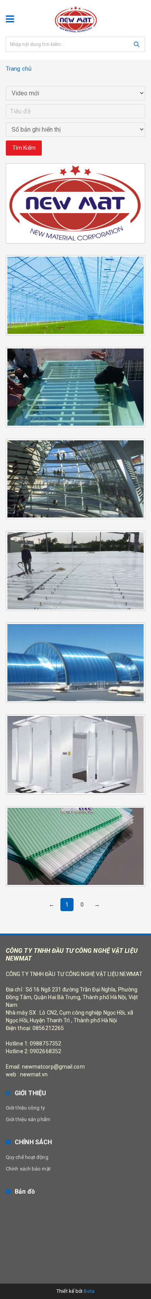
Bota (89, 1291)
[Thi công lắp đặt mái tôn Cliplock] (75, 548)
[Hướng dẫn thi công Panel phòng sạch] (75, 731)
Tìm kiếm (24, 148)
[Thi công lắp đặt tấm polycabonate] (75, 364)
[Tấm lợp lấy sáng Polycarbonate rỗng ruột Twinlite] (75, 823)
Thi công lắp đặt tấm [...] (75, 345)
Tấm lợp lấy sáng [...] (75, 804)
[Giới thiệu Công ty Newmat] (75, 180)
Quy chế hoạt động (27, 1157)
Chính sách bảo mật (28, 1169)
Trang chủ (18, 68)
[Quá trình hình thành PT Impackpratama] (75, 456)
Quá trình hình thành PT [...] (75, 437)
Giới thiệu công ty (25, 1108)
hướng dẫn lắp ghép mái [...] (75, 253)
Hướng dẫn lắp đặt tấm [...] (75, 620)
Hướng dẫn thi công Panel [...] (75, 712)
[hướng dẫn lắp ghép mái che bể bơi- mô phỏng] (75, 272)
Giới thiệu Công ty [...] (75, 161)
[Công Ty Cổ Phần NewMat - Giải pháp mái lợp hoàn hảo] (75, 19)
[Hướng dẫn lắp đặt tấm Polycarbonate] (75, 639)
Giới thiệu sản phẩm (28, 1119)
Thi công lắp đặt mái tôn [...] (75, 528)
